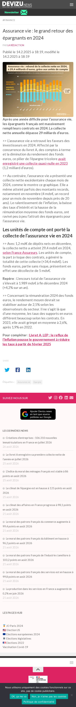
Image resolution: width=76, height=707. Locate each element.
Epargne (37, 382)
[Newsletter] (71, 398)
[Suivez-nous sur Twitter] (50, 398)
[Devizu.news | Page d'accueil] (22, 4)
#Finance (9, 20)
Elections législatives (18, 638)
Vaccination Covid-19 (15, 647)
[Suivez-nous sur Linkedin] (66, 398)
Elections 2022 (15, 642)
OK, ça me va (18, 696)
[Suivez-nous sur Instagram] (55, 398)
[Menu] (71, 4)
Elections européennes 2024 (23, 634)
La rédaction (15, 45)
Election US (13, 630)
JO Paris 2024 (14, 625)
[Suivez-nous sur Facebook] (61, 398)
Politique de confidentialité (39, 701)
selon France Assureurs (20, 253)
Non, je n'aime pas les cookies (49, 696)
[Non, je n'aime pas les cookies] (71, 695)
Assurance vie (24, 382)
